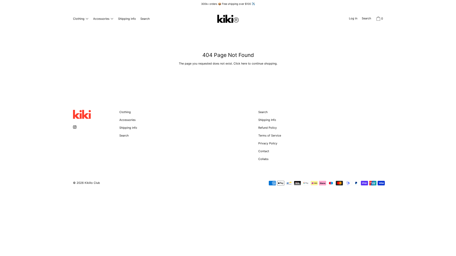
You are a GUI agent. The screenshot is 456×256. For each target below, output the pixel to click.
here (244, 63)
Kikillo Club (92, 183)
